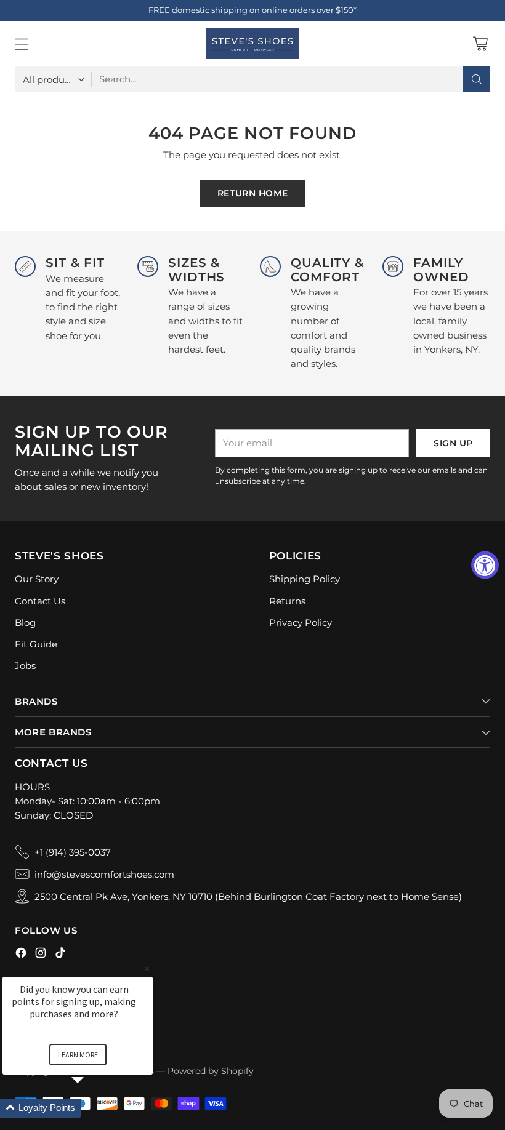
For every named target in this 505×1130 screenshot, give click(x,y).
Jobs (25, 665)
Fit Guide (36, 644)
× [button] (147, 968)
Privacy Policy (300, 622)
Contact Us (40, 601)
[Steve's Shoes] (252, 43)
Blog (25, 622)
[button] (92, 1108)
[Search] (476, 79)
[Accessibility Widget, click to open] (485, 565)
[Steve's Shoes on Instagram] (40, 954)
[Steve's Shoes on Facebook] (21, 954)
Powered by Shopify (211, 1071)
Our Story (37, 579)
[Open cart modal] (480, 44)
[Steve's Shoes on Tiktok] (60, 954)
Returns (287, 601)
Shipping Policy (304, 579)
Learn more (78, 1054)
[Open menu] (21, 44)
